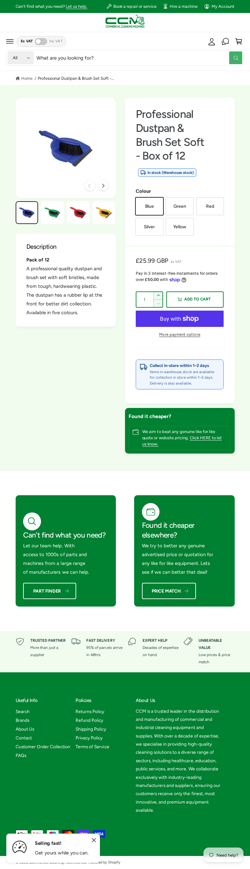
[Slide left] (90, 185)
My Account (223, 6)
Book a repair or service (134, 6)
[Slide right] (103, 185)
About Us (25, 729)
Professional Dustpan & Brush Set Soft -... (76, 78)
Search (23, 711)
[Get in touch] (225, 41)
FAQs (21, 755)
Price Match (166, 591)
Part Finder (47, 591)
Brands (22, 720)
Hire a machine (184, 6)
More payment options (180, 334)
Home (27, 78)
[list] (125, 651)
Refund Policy (89, 720)
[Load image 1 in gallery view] (27, 212)
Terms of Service (92, 746)
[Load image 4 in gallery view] (103, 212)
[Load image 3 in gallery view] (78, 212)
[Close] (94, 840)
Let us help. (76, 6)
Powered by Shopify (104, 862)
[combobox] (139, 58)
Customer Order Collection (43, 746)
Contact (24, 737)
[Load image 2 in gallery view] (52, 212)
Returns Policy (90, 711)
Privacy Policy (89, 737)
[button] (10, 41)
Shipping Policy (91, 729)
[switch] (41, 41)
